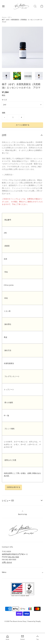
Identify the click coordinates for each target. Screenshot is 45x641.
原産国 (6, 246)
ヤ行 (9, 17)
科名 (6, 298)
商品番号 (7, 220)
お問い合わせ (7, 562)
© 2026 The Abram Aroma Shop (15, 621)
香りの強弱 (8, 402)
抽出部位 (7, 324)
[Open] (3, 6)
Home (4, 17)
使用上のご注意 (10, 460)
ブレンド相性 (9, 428)
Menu (4, 572)
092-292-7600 (13, 557)
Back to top (22, 514)
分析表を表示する (13, 487)
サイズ (4, 100)
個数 (3, 113)
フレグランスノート (12, 376)
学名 (6, 272)
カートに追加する (22, 125)
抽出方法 (7, 350)
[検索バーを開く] (35, 6)
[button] (6, 76)
